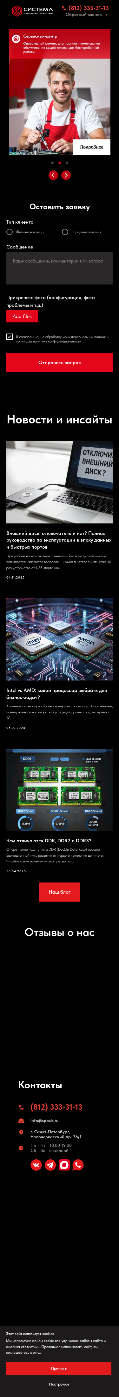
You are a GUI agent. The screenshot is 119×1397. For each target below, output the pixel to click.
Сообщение (19, 247)
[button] (105, 15)
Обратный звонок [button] (84, 14)
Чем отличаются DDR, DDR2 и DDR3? (48, 841)
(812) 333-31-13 (89, 7)
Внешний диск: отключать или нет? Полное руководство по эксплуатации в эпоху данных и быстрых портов (58, 540)
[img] (32, 11)
